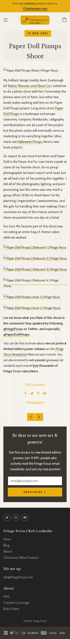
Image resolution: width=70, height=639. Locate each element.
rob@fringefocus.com (18, 577)
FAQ (6, 596)
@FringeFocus (13, 329)
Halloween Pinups (29, 142)
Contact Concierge (16, 603)
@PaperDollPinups (16, 334)
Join (35, 365)
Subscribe (33, 492)
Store (7, 539)
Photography (35, 402)
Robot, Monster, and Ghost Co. (29, 86)
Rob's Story (11, 609)
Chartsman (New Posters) (20, 557)
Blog (6, 545)
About (7, 551)
